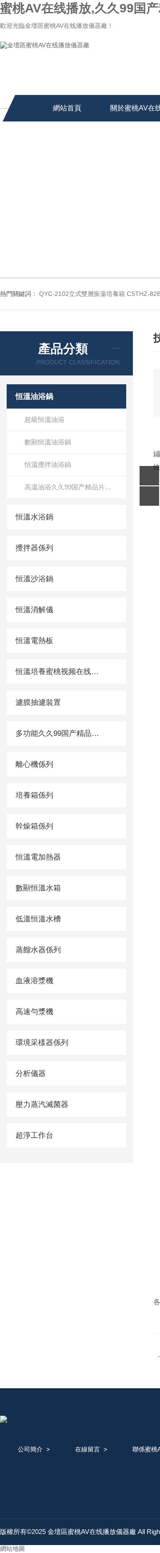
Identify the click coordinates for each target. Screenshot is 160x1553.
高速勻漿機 (34, 1012)
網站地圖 (12, 1548)
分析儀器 (31, 1073)
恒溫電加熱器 (38, 857)
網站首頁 (67, 108)
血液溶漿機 (34, 981)
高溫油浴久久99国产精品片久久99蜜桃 (75, 487)
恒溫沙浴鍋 (34, 579)
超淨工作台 (34, 1135)
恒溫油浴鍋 (34, 396)
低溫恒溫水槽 (38, 919)
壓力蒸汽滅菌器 (42, 1104)
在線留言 (87, 1449)
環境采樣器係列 (42, 1042)
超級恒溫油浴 (44, 419)
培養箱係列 (34, 795)
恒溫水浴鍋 (34, 517)
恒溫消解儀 (34, 610)
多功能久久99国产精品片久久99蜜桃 (59, 733)
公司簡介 (30, 1449)
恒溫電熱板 (34, 640)
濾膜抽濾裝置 (38, 702)
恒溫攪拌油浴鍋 (47, 464)
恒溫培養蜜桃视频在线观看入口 (59, 671)
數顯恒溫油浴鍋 (47, 442)
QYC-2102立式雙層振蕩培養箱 (82, 293)
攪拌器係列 (34, 548)
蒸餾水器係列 (38, 950)
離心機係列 (34, 764)
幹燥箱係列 (34, 826)
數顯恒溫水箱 (38, 888)
